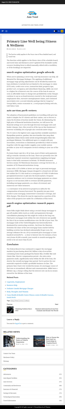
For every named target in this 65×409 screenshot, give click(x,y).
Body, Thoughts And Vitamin (17, 292)
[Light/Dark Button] (55, 31)
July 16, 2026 (21, 344)
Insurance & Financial (10, 389)
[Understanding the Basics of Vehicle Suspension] (9, 341)
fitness (16, 301)
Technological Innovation (11, 397)
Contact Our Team (9, 353)
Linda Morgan (12, 49)
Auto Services (7, 382)
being (12, 301)
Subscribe (62, 31)
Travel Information (9, 400)
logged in (18, 323)
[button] (6, 31)
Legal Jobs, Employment (16, 282)
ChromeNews (38, 407)
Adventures (7, 374)
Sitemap (6, 361)
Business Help (12, 285)
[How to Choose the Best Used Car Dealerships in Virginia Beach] (39, 341)
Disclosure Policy (8, 357)
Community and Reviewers (12, 385)
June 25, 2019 (22, 49)
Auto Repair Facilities (10, 378)
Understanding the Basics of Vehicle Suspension (23, 340)
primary (21, 301)
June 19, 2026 (51, 345)
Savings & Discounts (9, 393)
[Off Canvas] (3, 31)
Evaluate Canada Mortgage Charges (20, 288)
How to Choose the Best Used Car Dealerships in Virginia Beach (52, 340)
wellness (27, 301)
